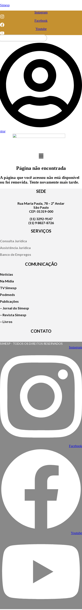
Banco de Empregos (15, 254)
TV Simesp (8, 288)
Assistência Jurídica (15, 248)
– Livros (6, 322)
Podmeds (7, 295)
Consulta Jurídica (13, 241)
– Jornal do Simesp (14, 308)
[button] (41, 156)
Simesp (5, 5)
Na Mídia (7, 281)
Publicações (9, 301)
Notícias (6, 274)
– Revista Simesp (13, 315)
